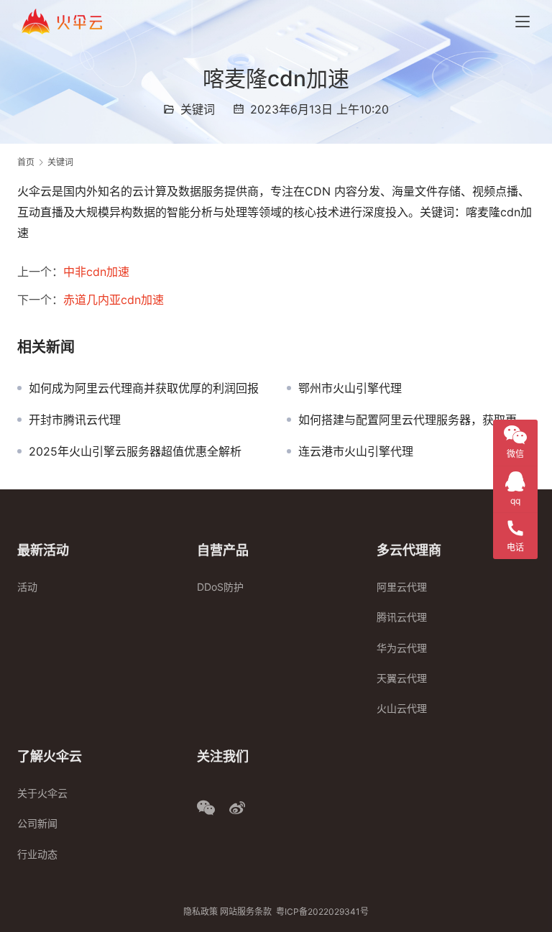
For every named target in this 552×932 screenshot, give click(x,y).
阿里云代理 (402, 587)
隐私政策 (200, 911)
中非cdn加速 (96, 271)
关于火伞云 (42, 793)
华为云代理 (402, 648)
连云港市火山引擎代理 (355, 451)
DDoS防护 (220, 587)
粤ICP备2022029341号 (322, 911)
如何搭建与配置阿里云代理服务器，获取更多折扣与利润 (416, 419)
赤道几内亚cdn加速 (113, 299)
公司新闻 (37, 823)
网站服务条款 (246, 911)
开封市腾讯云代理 (75, 419)
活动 (27, 587)
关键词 (197, 109)
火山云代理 (402, 708)
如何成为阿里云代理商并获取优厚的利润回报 (144, 388)
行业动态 (37, 854)
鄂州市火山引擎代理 (350, 388)
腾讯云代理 (402, 617)
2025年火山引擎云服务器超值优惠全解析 (135, 451)
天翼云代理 (402, 678)
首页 (25, 162)
